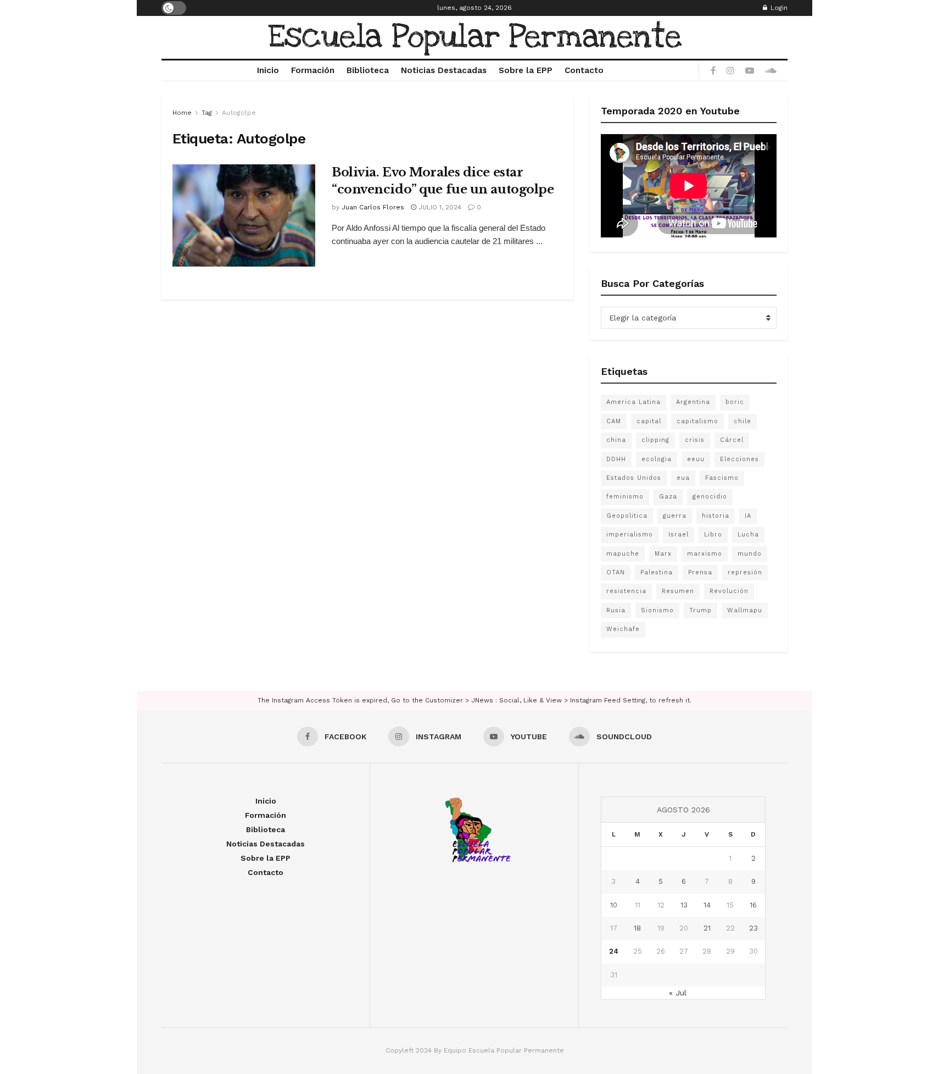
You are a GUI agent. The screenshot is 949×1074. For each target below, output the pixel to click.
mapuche (622, 553)
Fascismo (722, 477)
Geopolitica (626, 515)
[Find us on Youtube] (749, 70)
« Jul (677, 992)
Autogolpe (239, 113)
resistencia (626, 591)
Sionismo (657, 610)
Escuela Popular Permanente (475, 37)
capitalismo (697, 421)
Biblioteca (368, 70)
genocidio (710, 496)
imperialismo (629, 534)
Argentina (693, 402)
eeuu (696, 459)
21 (707, 928)
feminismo (625, 496)
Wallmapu (744, 610)
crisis (695, 440)
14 (707, 905)
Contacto (584, 70)
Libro (713, 534)
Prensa (700, 572)
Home (182, 113)
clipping (655, 440)
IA (748, 515)
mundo (750, 553)
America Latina (633, 402)
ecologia (656, 459)
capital (649, 421)
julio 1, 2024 (438, 207)
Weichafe (623, 629)
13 (684, 905)
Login (778, 8)
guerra (674, 515)
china (616, 440)
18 (637, 928)
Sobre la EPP (525, 70)
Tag (207, 113)
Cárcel (732, 440)
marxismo (704, 553)
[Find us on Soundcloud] (771, 70)
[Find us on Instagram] (730, 70)
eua (683, 477)
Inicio (268, 70)
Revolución (729, 591)
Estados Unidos (633, 477)
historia (715, 515)
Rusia (616, 610)
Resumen (678, 591)
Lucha (748, 534)
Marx (663, 553)
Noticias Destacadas (444, 70)
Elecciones (739, 459)
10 (613, 905)
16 (753, 905)
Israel (678, 534)
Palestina (656, 572)
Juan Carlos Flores (373, 207)
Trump (700, 610)
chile (742, 421)
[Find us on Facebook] (713, 70)
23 (753, 928)
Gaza (668, 496)
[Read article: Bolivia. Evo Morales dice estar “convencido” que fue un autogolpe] (243, 215)
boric (734, 402)
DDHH (616, 459)
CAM (613, 421)
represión (745, 572)
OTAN (615, 572)
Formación (312, 70)
